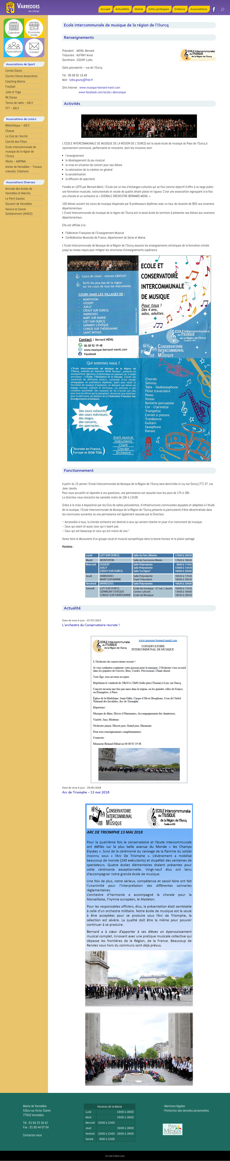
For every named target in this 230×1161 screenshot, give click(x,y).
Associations (198, 9)
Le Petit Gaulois (15, 198)
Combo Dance (13, 70)
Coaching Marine (15, 81)
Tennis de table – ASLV (19, 103)
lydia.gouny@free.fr (81, 80)
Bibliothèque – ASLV (17, 125)
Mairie (139, 9)
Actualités (122, 9)
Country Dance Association (21, 76)
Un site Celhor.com (115, 1156)
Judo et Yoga (13, 92)
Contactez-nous (32, 1135)
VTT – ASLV (12, 108)
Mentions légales (174, 1106)
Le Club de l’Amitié (16, 136)
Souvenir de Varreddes (18, 204)
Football (10, 86)
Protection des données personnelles (186, 1110)
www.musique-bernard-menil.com (99, 87)
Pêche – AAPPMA (15, 161)
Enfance (179, 9)
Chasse (9, 131)
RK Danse (11, 97)
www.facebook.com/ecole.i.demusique (102, 92)
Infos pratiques (158, 9)
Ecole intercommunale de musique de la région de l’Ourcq (20, 151)
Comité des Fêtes (16, 141)
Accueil (105, 9)
